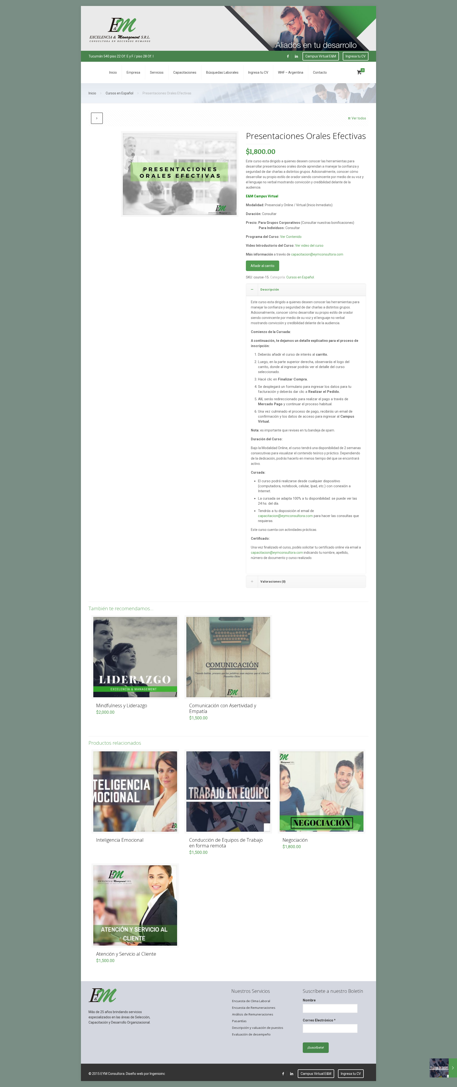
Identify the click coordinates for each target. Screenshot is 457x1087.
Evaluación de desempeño (251, 1034)
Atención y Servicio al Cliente (126, 954)
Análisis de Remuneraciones (252, 1014)
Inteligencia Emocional (120, 840)
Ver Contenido (291, 237)
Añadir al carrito (262, 266)
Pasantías (239, 1021)
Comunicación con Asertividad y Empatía (222, 708)
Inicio (92, 93)
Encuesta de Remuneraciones (253, 1007)
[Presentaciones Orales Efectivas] (180, 176)
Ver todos (359, 118)
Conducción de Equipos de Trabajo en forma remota (226, 843)
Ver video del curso (309, 245)
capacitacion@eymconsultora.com (317, 254)
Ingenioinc (157, 1074)
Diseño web (134, 1074)
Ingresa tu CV (356, 56)
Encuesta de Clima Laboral (251, 1001)
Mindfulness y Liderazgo (121, 705)
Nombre (309, 1000)
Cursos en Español (119, 93)
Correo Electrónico (319, 1020)
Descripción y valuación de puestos (257, 1027)
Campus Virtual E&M (320, 56)
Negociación (295, 840)
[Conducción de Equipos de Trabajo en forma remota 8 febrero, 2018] (443, 1067)
